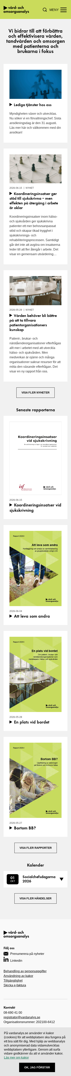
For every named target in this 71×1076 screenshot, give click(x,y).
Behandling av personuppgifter (25, 971)
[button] (45, 9)
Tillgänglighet (13, 980)
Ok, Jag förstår (37, 1067)
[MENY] (63, 10)
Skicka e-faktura (15, 985)
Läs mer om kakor (16, 1057)
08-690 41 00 (13, 1012)
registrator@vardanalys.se (22, 1017)
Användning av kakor (18, 976)
